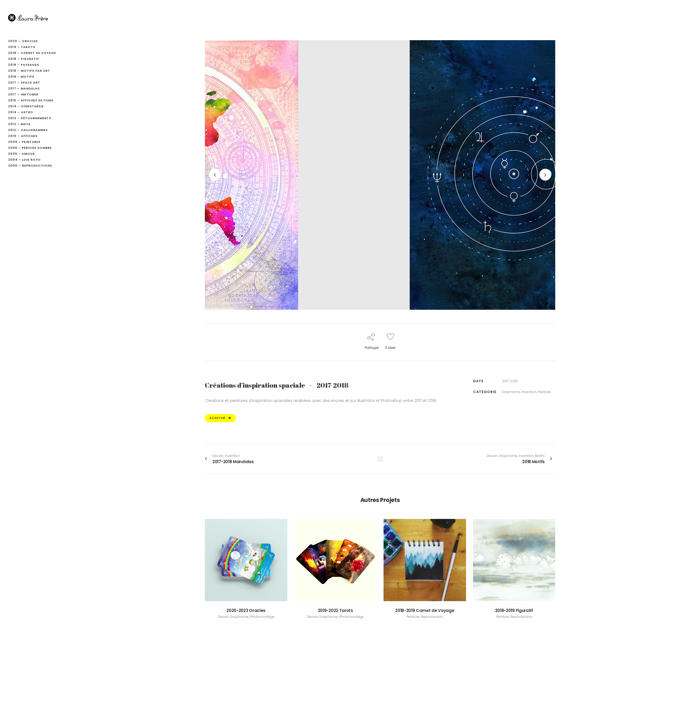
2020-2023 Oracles (245, 610)
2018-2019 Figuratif (514, 610)
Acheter (217, 418)
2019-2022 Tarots (335, 610)
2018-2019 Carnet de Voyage (424, 610)
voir (246, 559)
